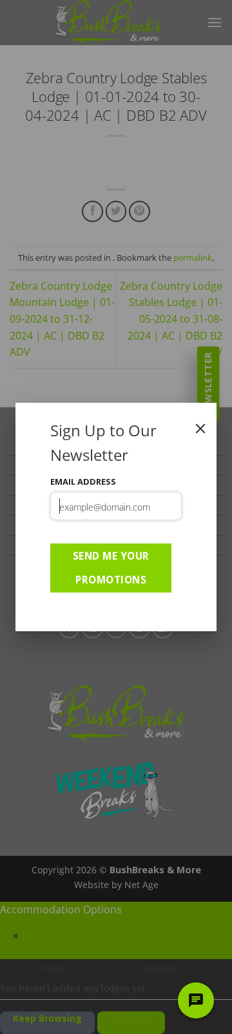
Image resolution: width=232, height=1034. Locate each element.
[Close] (200, 428)
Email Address (83, 481)
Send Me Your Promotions (111, 568)
